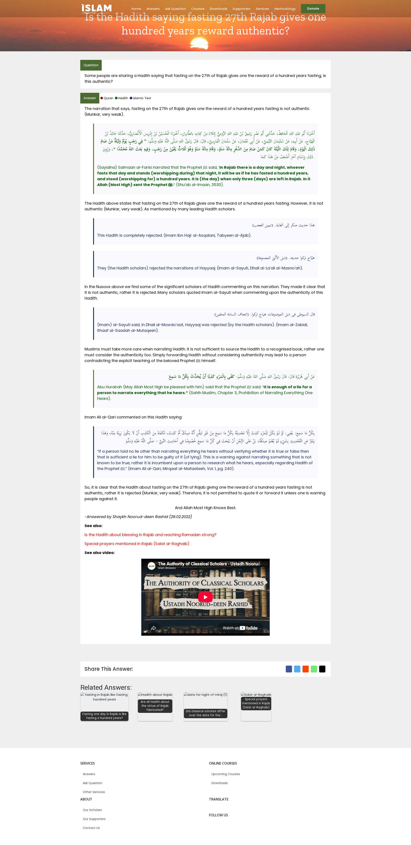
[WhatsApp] (314, 669)
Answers (89, 774)
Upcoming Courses (225, 774)
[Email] (322, 669)
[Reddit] (305, 669)
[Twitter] (297, 669)
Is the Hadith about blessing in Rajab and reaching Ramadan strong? (150, 534)
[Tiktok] (273, 827)
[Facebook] (289, 669)
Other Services (94, 792)
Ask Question (92, 783)
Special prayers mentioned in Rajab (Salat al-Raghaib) (137, 543)
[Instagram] (265, 827)
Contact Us (91, 828)
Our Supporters (94, 819)
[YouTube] (282, 827)
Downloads (219, 783)
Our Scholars (92, 810)
